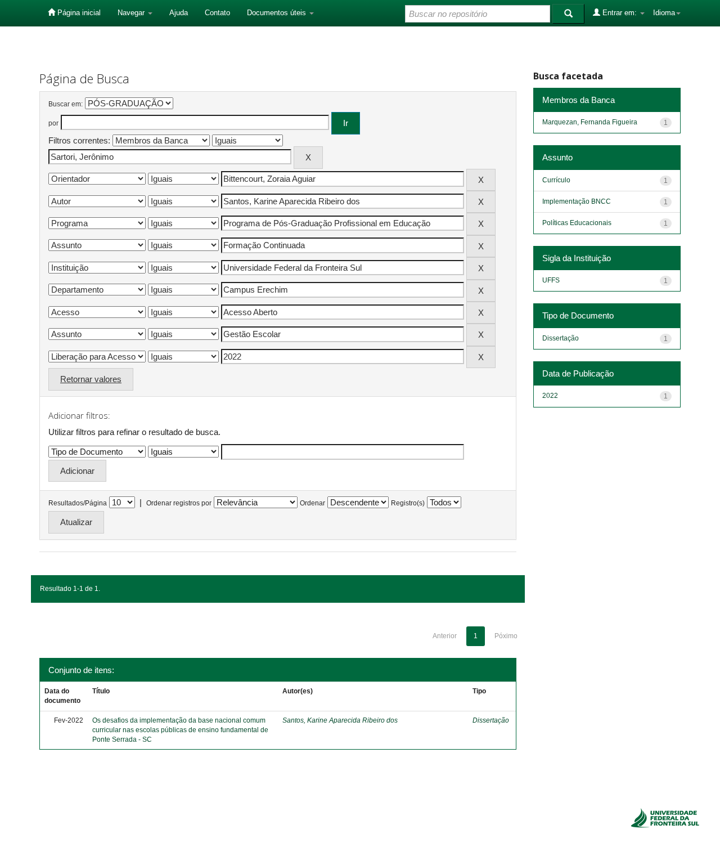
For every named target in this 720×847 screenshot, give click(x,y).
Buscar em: (65, 104)
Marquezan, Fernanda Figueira (589, 122)
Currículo (556, 180)
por (53, 123)
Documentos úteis (277, 12)
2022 (550, 396)
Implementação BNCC (576, 201)
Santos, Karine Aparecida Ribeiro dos (340, 720)
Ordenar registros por (179, 503)
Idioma (664, 12)
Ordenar (312, 503)
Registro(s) (408, 503)
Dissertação (490, 720)
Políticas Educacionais (576, 223)
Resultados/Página (77, 503)
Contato (217, 12)
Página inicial (78, 12)
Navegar (132, 12)
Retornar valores (91, 379)
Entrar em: (619, 12)
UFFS (551, 280)
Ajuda (178, 12)
